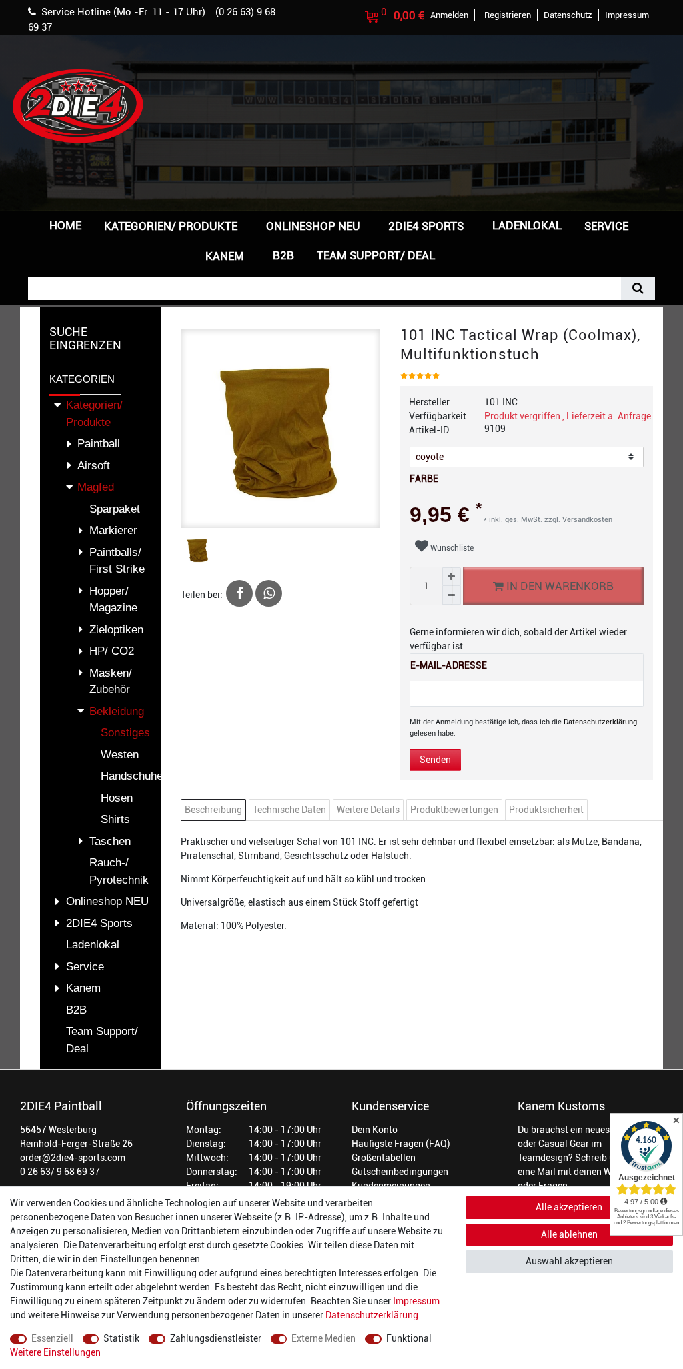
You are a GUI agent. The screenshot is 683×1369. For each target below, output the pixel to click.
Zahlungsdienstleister (215, 1338)
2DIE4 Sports (426, 226)
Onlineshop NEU (313, 226)
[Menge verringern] (451, 595)
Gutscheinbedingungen (400, 1171)
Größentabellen (384, 1157)
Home (65, 225)
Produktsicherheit (546, 809)
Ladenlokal (527, 225)
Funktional (409, 1338)
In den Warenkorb (559, 586)
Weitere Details (368, 809)
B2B (283, 255)
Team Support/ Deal (376, 255)
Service (606, 226)
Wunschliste (451, 548)
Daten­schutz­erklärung (371, 1315)
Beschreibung (213, 809)
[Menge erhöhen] (451, 576)
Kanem (224, 256)
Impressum (416, 1301)
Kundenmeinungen (391, 1185)
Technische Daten (289, 809)
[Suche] (638, 288)
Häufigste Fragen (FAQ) (401, 1143)
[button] (467, 254)
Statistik (121, 1338)
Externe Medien (323, 1338)
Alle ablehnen (569, 1234)
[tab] (215, 810)
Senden (435, 759)
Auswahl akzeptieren (569, 1261)
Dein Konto (375, 1129)
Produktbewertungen (454, 809)
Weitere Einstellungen (55, 1352)
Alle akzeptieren (569, 1207)
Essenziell (52, 1338)
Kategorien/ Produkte (170, 226)
